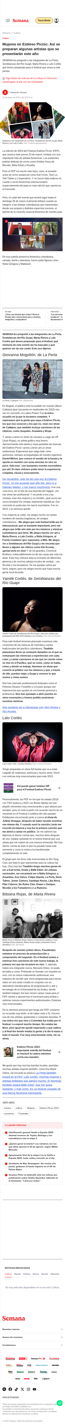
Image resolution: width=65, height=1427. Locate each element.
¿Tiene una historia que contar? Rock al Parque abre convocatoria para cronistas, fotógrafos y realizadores (23, 317)
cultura (19, 1108)
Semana (6, 33)
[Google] (4, 1389)
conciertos (9, 1113)
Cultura (16, 33)
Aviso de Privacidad (13, 1397)
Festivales (23, 1113)
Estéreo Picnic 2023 (49, 1108)
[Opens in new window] (10, 1389)
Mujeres (31, 1108)
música (7, 1108)
